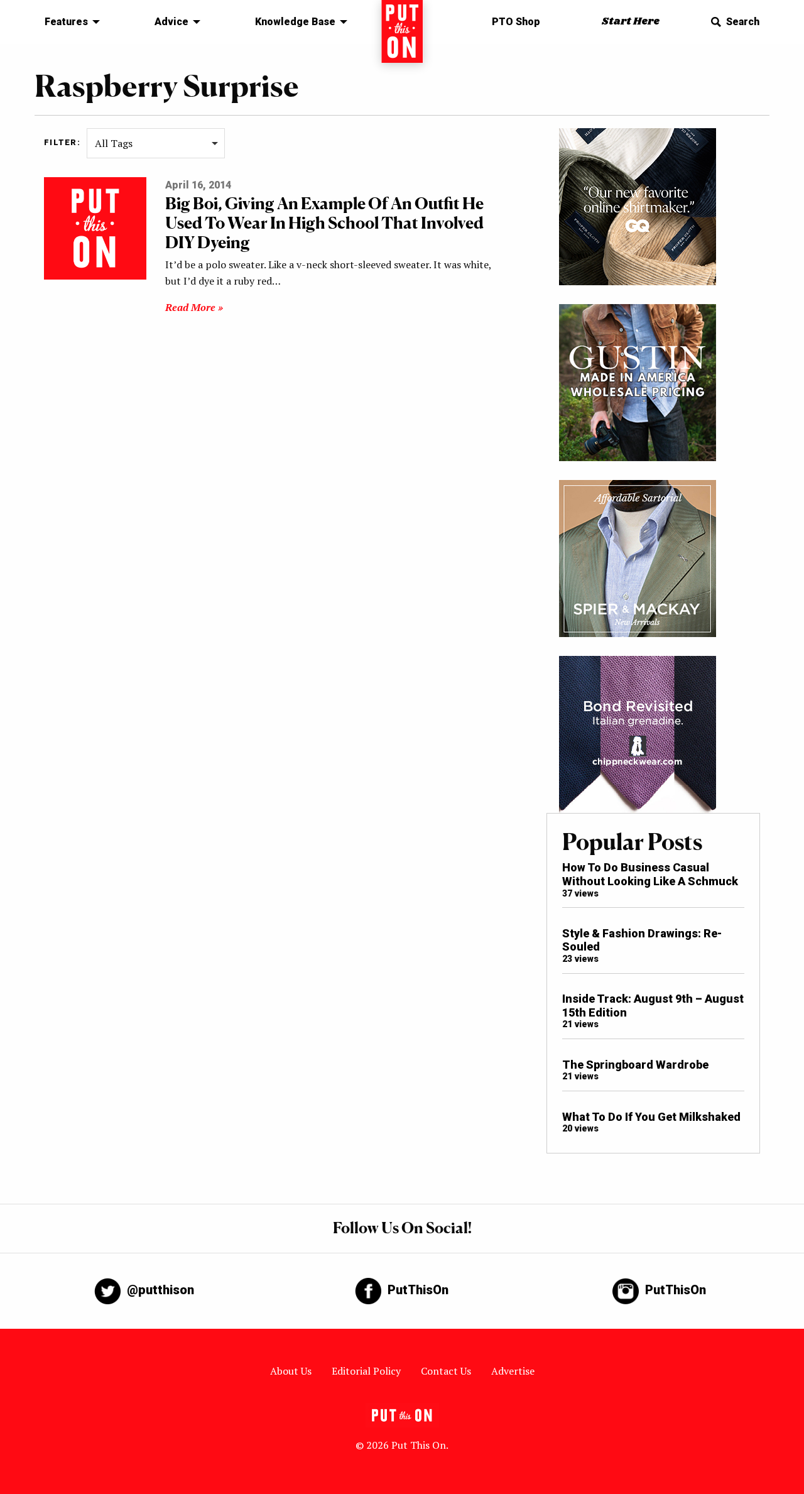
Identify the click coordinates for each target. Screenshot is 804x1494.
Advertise (513, 1371)
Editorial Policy (366, 1371)
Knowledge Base (295, 22)
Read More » (194, 307)
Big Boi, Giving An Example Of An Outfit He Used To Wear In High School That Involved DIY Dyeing (324, 223)
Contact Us (446, 1371)
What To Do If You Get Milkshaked (651, 1116)
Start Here (631, 21)
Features (66, 22)
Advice (171, 22)
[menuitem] (69, 22)
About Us (291, 1371)
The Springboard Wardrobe (635, 1064)
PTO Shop (516, 22)
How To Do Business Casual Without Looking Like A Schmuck (650, 874)
